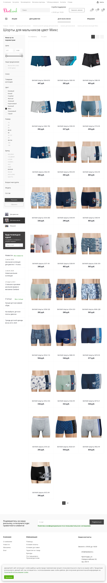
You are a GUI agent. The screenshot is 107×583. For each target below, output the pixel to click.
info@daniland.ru (87, 552)
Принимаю (9, 577)
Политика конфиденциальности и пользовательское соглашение (64, 526)
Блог (5, 550)
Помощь (29, 541)
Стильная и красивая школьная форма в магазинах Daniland (12, 286)
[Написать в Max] (85, 542)
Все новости (18, 256)
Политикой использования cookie (16, 572)
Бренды (29, 553)
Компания (7, 537)
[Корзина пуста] (102, 10)
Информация (31, 537)
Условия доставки (33, 547)
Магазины (7, 547)
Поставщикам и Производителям (32, 557)
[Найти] (47, 10)
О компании (7, 541)
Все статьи (19, 299)
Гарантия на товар (33, 550)
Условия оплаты (32, 544)
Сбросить (14, 204)
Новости (6, 544)
